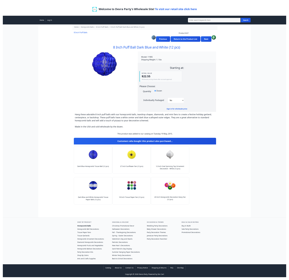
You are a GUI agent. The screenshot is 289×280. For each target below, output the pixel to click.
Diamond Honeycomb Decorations (90, 242)
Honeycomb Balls (87, 27)
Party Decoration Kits (85, 252)
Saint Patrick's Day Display (122, 249)
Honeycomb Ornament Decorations (90, 239)
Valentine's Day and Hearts (122, 239)
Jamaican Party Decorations (157, 236)
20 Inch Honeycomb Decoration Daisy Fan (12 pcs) (170, 198)
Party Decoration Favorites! (157, 239)
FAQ (171, 268)
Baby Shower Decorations (156, 229)
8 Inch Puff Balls (102, 27)
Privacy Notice (142, 268)
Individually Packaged (153, 100)
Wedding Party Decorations (157, 226)
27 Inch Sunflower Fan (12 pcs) (131, 166)
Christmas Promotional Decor (123, 226)
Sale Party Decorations (190, 229)
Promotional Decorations (191, 232)
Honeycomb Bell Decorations (88, 229)
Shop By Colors (83, 255)
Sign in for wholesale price (177, 109)
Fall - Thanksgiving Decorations (124, 232)
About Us (118, 268)
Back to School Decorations (122, 258)
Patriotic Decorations (120, 242)
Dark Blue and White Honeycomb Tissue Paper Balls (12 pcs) (93, 198)
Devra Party (143, 274)
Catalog (108, 268)
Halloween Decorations (120, 229)
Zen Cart (161, 274)
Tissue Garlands (83, 236)
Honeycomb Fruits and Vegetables (90, 245)
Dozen (159, 91)
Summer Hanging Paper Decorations (126, 252)
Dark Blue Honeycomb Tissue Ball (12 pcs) (93, 166)
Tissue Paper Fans (84, 232)
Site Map (180, 268)
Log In (49, 20)
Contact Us (129, 268)
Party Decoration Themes (156, 232)
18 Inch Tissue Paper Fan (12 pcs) (131, 197)
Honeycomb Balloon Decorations (89, 249)
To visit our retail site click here (176, 9)
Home (42, 20)
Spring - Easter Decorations (122, 236)
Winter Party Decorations (121, 255)
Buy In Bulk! (186, 226)
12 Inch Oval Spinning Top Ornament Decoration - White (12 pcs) (170, 167)
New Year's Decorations (121, 245)
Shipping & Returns (159, 268)
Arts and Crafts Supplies (86, 258)
